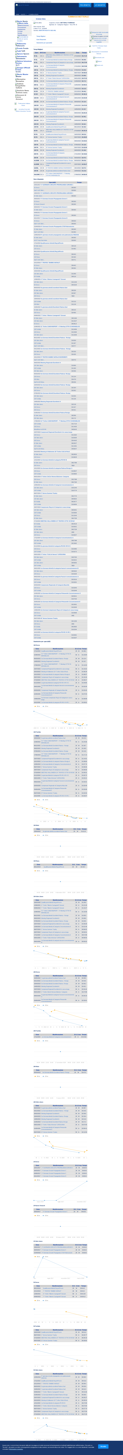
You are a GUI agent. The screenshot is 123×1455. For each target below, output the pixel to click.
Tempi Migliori (41, 36)
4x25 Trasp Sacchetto (40, 240)
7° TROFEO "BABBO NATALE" (55, 91)
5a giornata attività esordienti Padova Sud (53, 1108)
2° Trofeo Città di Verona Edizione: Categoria (54, 992)
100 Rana (37, 257)
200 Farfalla (37, 543)
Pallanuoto (20, 46)
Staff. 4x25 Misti (38, 232)
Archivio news (21, 93)
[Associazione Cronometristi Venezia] (98, 53)
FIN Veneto (85, 5)
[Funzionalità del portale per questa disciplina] (24, 41)
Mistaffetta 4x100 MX (40, 429)
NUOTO (23, 14)
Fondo (25, 48)
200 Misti (36, 379)
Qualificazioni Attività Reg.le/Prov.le (56, 127)
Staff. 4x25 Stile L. (39, 190)
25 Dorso (36, 187)
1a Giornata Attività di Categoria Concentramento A (56, 935)
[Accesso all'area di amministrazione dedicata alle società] (98, 26)
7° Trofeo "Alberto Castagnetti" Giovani (57, 94)
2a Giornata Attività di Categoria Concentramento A (56, 764)
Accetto (103, 1446)
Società (20, 33)
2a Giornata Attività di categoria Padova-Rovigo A (55, 674)
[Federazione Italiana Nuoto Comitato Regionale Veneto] (22, 5)
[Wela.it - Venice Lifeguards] (99, 61)
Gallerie (19, 88)
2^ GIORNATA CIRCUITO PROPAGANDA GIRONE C (57, 1247)
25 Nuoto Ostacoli (39, 204)
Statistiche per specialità (44, 43)
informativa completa (16, 1449)
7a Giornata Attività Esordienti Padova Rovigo (59, 59)
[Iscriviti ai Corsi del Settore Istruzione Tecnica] (23, 111)
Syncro (26, 54)
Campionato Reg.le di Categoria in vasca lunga (59, 62)
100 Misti (36, 304)
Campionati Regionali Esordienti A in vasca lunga (55, 669)
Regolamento (21, 29)
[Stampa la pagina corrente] (99, 36)
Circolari (20, 31)
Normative (20, 81)
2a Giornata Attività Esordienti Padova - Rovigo (54, 981)
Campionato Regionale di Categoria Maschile (54, 690)
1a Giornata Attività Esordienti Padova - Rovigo (54, 745)
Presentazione (22, 27)
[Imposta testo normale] (99, 38)
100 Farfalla (37, 301)
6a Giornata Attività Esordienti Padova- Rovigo (59, 70)
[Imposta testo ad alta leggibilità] (99, 42)
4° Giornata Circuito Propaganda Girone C (54, 1250)
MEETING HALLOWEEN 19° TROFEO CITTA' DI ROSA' (57, 680)
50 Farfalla (37, 276)
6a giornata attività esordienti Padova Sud (58, 170)
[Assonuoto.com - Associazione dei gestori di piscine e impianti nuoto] (98, 57)
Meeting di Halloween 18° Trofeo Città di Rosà (54, 671)
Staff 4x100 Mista (39, 382)
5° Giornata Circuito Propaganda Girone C (54, 1173)
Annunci (19, 99)
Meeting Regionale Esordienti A (55, 75)
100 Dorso (37, 248)
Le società (100, 5)
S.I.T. (18, 65)
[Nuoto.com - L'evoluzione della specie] (99, 65)
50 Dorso (36, 254)
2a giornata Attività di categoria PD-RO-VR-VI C (55, 682)
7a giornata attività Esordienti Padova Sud (53, 978)
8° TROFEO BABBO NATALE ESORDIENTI (59, 168)
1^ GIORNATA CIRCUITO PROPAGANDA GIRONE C (57, 1167)
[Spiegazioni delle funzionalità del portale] (99, 34)
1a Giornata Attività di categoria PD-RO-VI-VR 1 (55, 702)
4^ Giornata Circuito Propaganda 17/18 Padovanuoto (57, 1252)
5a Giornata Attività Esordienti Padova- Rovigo (59, 116)
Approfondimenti (22, 35)
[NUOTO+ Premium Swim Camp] (98, 48)
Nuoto (25, 21)
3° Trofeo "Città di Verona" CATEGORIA (57, 78)
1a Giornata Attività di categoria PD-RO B (53, 1403)
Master (18, 76)
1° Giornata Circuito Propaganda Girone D (54, 1176)
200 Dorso (37, 296)
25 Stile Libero (38, 196)
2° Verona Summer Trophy (54, 72)
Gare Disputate (41, 39)
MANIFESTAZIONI (23, 25)
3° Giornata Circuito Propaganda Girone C (54, 1170)
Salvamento (20, 59)
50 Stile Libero (38, 237)
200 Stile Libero (38, 293)
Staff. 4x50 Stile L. (39, 260)
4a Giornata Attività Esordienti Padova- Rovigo (59, 101)
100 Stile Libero (38, 273)
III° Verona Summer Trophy (54, 137)
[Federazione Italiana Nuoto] (23, 105)
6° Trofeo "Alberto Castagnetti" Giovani (52, 905)
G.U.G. (18, 72)
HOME (17, 14)
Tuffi (23, 51)
